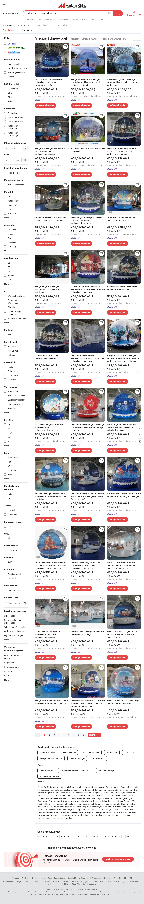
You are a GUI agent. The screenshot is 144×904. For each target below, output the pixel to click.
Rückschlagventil (11, 667)
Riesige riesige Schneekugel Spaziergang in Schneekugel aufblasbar (47, 289)
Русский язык (105, 881)
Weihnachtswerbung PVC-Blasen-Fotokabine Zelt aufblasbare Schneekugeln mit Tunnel (85, 565)
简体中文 (28, 881)
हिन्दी (49, 884)
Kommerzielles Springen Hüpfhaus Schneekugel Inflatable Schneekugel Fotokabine (50, 496)
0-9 (38, 836)
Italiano (94, 881)
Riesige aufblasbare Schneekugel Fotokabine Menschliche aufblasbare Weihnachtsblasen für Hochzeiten (123, 358)
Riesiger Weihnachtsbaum (51, 758)
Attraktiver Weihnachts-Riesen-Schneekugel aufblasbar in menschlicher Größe (48, 82)
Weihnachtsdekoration (46, 19)
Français (56, 881)
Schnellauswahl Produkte (101, 878)
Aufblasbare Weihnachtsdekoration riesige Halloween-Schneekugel (50, 219)
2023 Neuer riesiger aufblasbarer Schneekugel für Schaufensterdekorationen (49, 427)
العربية (124, 881)
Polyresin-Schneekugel (49, 776)
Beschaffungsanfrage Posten (118, 859)
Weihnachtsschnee (91, 752)
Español (65, 881)
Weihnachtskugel (77, 758)
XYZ (128, 836)
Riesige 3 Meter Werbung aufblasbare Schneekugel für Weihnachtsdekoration (52, 702)
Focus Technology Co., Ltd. (70, 889)
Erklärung (25, 878)
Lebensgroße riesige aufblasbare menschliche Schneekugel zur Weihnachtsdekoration (121, 151)
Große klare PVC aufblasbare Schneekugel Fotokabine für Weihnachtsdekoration (47, 634)
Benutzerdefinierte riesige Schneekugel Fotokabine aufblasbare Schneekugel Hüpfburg (87, 427)
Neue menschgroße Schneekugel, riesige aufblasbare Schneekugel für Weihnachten (122, 82)
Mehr (39, 781)
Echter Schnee (69, 752)
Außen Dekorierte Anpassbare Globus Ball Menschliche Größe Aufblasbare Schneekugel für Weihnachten (51, 565)
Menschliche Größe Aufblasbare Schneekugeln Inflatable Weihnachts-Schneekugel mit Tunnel (123, 565)
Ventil (6, 675)
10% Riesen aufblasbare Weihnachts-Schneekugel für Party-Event (123, 219)
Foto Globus (112, 752)
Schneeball (129, 752)
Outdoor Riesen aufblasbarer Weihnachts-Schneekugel (47, 357)
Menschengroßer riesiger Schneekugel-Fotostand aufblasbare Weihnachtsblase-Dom (87, 220)
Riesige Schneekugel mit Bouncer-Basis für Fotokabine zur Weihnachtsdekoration (52, 151)
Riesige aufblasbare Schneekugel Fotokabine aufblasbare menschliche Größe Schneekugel (87, 82)
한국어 (116, 881)
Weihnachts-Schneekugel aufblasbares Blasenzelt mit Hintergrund (88, 633)
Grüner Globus (98, 758)
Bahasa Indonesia (89, 884)
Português (85, 881)
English (19, 881)
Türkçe (66, 884)
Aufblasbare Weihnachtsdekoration (85, 19)
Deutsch (75, 881)
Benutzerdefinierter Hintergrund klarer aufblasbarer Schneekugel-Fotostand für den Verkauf (87, 496)
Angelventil (9, 662)
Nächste (93, 734)
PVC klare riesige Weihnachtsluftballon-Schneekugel (88, 150)
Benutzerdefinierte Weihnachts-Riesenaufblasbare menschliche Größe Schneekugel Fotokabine (87, 358)
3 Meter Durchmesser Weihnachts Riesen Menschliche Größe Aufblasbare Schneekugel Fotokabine (88, 289)
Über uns (15, 878)
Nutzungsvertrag (38, 878)
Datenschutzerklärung (56, 878)
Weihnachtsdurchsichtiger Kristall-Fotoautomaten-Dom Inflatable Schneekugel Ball (122, 634)
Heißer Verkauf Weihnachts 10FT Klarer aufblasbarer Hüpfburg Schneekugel (124, 495)
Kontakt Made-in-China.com (78, 878)
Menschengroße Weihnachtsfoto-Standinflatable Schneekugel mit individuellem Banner (121, 427)
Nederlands (133, 881)
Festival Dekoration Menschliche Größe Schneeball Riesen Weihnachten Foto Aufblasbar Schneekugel (88, 703)
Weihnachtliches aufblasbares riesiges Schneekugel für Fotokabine (123, 702)
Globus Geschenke (48, 752)
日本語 (47, 881)
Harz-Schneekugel (106, 770)
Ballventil (8, 671)
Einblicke (117, 878)
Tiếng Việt (76, 884)
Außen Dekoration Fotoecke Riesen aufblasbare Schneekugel (122, 288)
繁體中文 (38, 881)
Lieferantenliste (26, 30)
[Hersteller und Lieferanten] (72, 5)
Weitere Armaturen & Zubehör (13, 657)
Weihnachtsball (63, 19)
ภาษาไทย (57, 884)
